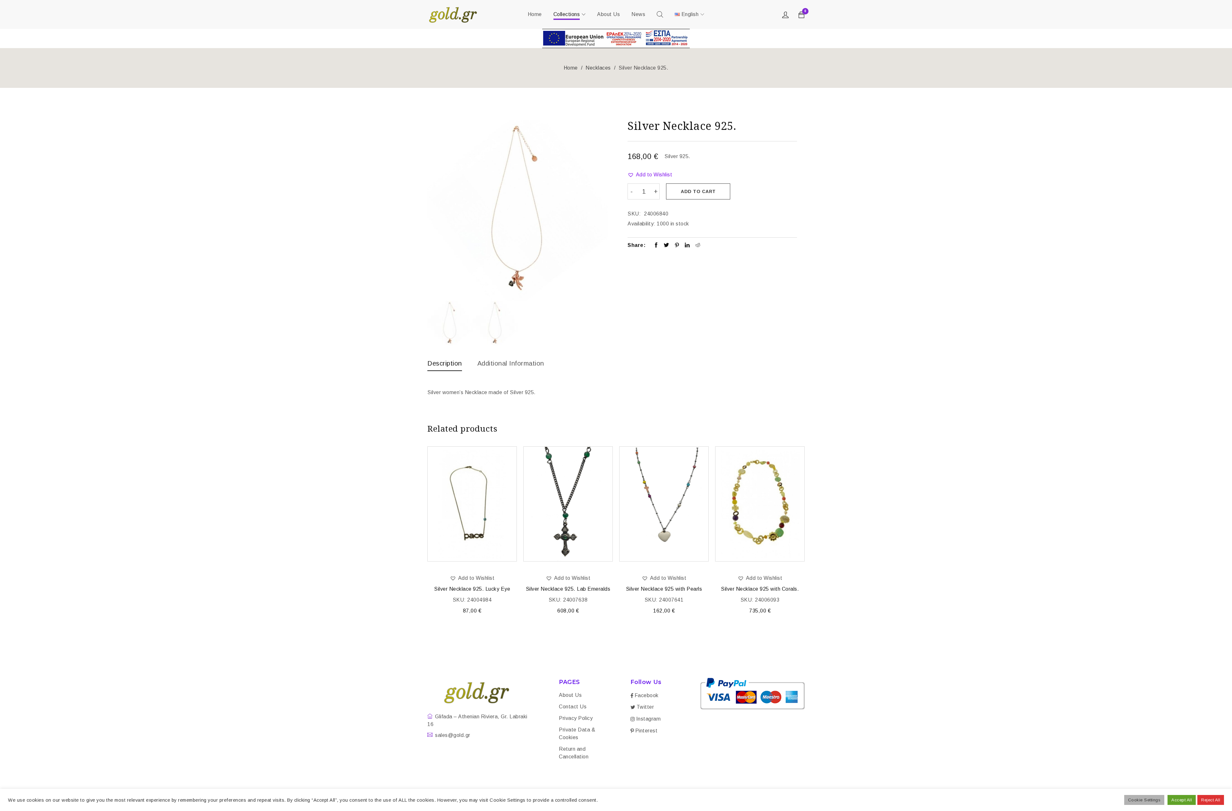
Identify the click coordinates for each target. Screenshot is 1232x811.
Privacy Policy (576, 718)
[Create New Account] (786, 16)
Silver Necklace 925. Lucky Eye (472, 589)
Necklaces (598, 68)
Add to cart (698, 191)
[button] (650, 175)
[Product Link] (472, 504)
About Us (570, 695)
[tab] (445, 365)
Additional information (510, 363)
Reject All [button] (1210, 800)
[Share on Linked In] (687, 245)
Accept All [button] (1181, 800)
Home (571, 68)
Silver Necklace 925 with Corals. (760, 589)
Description (444, 363)
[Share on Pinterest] (677, 245)
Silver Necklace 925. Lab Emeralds (568, 589)
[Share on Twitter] (666, 245)
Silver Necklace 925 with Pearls (664, 589)
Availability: (641, 223)
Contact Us (572, 706)
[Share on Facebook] (656, 245)
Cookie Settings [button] (1144, 800)
